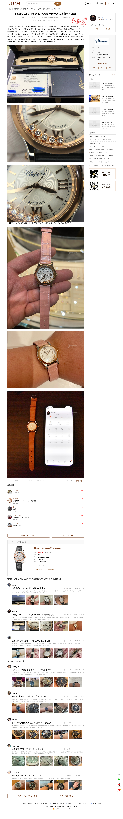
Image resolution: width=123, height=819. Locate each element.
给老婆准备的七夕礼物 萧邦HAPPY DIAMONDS (31, 641)
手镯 (57, 26)
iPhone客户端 (55, 803)
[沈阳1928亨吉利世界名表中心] (94, 124)
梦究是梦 (15, 490)
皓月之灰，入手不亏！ (95, 143)
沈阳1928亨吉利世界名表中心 (109, 122)
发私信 (107, 29)
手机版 (79, 803)
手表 (42, 26)
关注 (97, 29)
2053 (36, 564)
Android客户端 (71, 803)
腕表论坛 (15, 498)
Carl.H (14, 638)
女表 (14, 39)
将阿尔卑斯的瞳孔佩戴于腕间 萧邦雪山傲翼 (29, 696)
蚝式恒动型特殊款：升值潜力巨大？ (99, 136)
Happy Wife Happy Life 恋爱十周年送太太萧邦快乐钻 (33, 615)
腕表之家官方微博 (97, 803)
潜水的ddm (16, 507)
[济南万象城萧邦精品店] (94, 85)
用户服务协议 (44, 803)
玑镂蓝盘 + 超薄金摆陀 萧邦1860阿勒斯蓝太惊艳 (31, 670)
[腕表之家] (14, 3)
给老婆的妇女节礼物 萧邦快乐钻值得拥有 (28, 588)
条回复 (68, 588)
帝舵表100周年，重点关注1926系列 (99, 152)
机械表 (45, 39)
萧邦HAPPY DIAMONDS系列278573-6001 (47, 548)
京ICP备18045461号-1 (72, 806)
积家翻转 (64, 29)
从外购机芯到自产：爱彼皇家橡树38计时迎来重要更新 (104, 165)
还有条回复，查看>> (29, 535)
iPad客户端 (61, 803)
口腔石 (14, 585)
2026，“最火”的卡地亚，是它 (97, 146)
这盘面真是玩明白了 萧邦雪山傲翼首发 (27, 749)
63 (44, 564)
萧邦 (24, 9)
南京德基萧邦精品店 (108, 109)
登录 (108, 3)
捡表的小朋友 (17, 515)
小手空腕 (15, 523)
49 (40, 564)
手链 (60, 26)
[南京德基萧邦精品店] (94, 111)
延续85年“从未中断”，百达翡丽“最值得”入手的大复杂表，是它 (105, 140)
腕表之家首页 (18, 9)
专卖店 (91, 79)
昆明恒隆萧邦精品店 (108, 96)
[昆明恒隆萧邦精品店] (94, 98)
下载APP (90, 3)
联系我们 (30, 803)
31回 (98, 25)
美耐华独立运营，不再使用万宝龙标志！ (100, 158)
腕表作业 (51, 569)
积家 (69, 29)
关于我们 (24, 803)
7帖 (95, 25)
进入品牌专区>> (102, 63)
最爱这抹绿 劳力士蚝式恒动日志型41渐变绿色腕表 (102, 162)
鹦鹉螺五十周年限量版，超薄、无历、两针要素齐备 (102, 155)
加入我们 (37, 803)
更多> (114, 75)
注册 (114, 3)
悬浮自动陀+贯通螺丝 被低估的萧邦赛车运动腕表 (31, 723)
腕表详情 (39, 569)
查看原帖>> (80, 481)
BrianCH (14, 611)
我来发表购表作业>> (67, 796)
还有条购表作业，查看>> (28, 796)
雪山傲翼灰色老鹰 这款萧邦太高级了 (26, 776)
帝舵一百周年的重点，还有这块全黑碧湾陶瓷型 (101, 149)
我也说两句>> (68, 535)
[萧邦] (102, 41)
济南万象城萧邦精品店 (109, 83)
